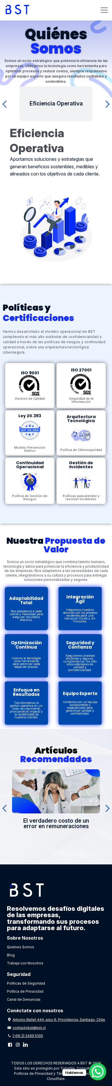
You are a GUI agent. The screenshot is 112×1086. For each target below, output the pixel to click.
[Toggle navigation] (104, 10)
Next (108, 104)
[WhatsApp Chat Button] (97, 1071)
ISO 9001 (30, 373)
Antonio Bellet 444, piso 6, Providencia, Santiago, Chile (59, 1019)
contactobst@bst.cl (29, 1027)
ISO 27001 (81, 370)
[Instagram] (17, 1044)
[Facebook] (10, 1044)
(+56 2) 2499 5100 (28, 1036)
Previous (4, 104)
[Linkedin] (25, 1044)
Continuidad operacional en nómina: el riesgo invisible (62, 823)
